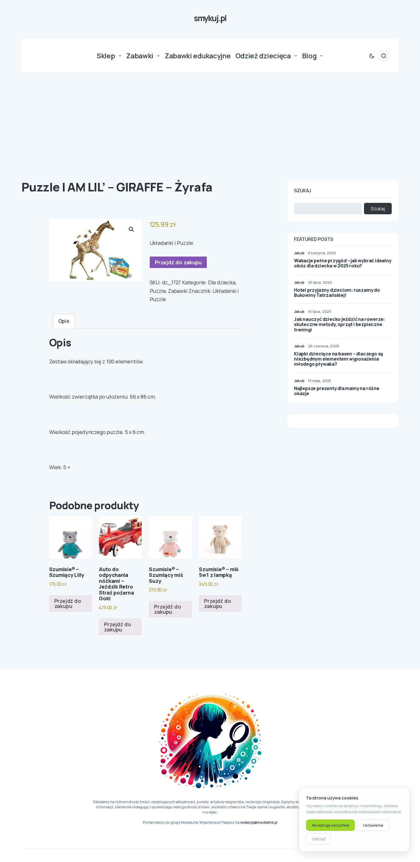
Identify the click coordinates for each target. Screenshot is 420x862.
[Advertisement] (210, 127)
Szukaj (302, 190)
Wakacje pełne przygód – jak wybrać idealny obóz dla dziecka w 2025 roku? (342, 263)
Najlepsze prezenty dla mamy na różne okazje (336, 391)
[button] (371, 55)
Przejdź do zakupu (178, 262)
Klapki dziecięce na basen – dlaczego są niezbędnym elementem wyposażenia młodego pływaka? (338, 359)
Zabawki (178, 290)
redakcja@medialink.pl (258, 822)
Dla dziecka (221, 282)
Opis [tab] (63, 320)
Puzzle (158, 290)
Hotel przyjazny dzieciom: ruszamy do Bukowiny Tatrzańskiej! (337, 292)
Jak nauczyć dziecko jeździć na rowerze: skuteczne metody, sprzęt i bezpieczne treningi (339, 324)
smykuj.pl (210, 18)
